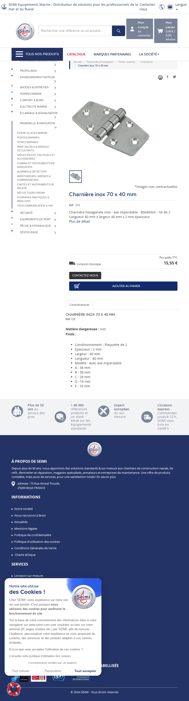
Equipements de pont (35, 219)
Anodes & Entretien (34, 87)
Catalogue (76, 54)
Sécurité (26, 213)
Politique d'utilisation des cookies (37, 542)
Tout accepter (85, 671)
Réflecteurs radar (31, 192)
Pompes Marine (31, 94)
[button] (14, 689)
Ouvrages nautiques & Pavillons (33, 199)
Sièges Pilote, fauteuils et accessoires (36, 157)
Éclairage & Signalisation (39, 113)
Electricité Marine (33, 107)
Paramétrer (53, 671)
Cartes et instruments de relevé (35, 186)
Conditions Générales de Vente (35, 548)
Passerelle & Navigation (37, 123)
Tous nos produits (42, 54)
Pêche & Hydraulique (35, 226)
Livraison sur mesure (28, 576)
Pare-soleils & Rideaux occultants (33, 148)
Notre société (23, 509)
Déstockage (29, 232)
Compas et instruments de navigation (36, 165)
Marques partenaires (112, 54)
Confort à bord (32, 100)
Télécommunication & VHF (35, 205)
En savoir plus (106, 477)
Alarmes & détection (32, 171)
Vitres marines (27, 142)
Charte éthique (24, 555)
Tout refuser (21, 671)
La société (148, 54)
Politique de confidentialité (32, 535)
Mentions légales (25, 528)
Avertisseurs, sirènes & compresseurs (33, 178)
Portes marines (28, 137)
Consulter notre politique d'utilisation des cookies (40, 656)
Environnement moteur (37, 77)
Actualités (21, 522)
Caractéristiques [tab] (79, 305)
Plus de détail (79, 221)
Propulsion (28, 71)
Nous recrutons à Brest (30, 515)
